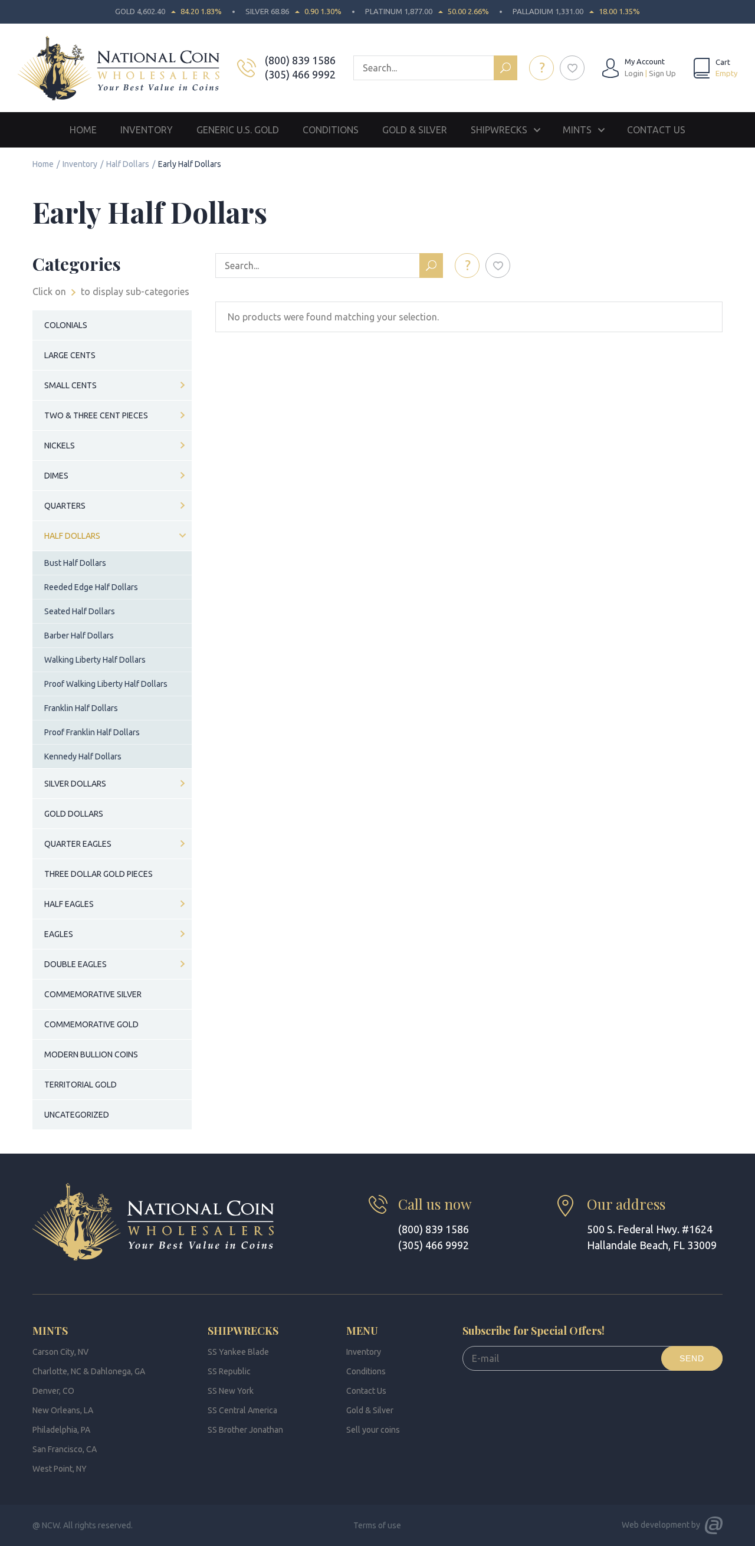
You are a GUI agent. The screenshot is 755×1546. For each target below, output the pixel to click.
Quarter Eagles (77, 844)
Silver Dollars (75, 783)
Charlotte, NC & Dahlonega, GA (88, 1371)
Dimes (56, 475)
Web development (656, 1524)
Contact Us (656, 130)
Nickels (59, 445)
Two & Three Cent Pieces (96, 415)
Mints (577, 130)
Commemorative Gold (91, 1024)
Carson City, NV (60, 1352)
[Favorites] (572, 67)
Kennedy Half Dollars (83, 756)
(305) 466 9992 (300, 74)
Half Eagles (69, 904)
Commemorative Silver (93, 994)
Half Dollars (127, 164)
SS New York (231, 1391)
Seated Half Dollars (79, 611)
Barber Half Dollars (79, 635)
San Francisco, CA (64, 1449)
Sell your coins (373, 1429)
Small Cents (70, 385)
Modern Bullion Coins (91, 1054)
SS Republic (229, 1371)
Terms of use (377, 1525)
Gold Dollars (73, 813)
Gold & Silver (414, 130)
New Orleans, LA (62, 1410)
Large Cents (70, 355)
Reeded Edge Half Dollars (91, 587)
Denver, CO (53, 1391)
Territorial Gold (80, 1084)
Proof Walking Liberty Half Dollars (106, 684)
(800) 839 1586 (300, 60)
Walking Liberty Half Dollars (95, 659)
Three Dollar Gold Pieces (98, 874)
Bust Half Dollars (75, 563)
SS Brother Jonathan (245, 1429)
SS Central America (242, 1410)
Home (83, 130)
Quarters (65, 505)
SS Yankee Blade (238, 1352)
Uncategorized (76, 1114)
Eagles (58, 934)
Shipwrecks (499, 130)
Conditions (331, 130)
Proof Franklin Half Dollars (92, 732)
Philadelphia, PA (61, 1429)
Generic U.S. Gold (237, 130)
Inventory (146, 130)
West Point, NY (59, 1468)
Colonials (65, 325)
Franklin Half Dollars (81, 708)
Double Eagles (75, 964)
